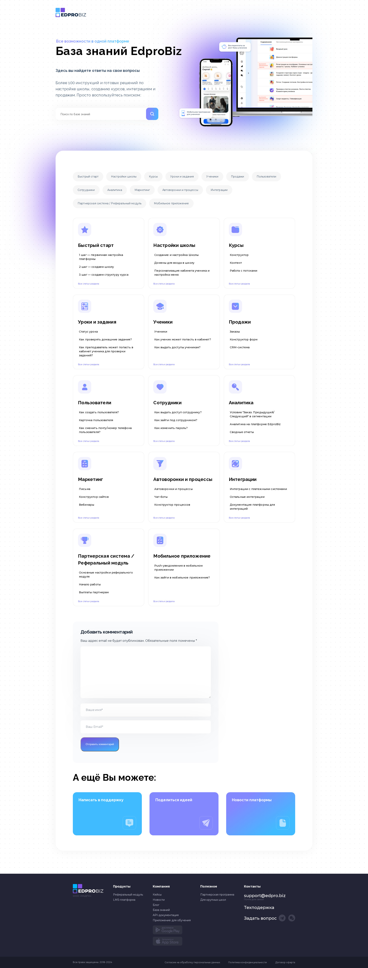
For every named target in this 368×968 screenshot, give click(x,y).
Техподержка (259, 907)
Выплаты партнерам (94, 592)
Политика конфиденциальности (247, 962)
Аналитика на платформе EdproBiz (255, 424)
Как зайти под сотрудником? (175, 420)
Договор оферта (285, 962)
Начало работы (90, 584)
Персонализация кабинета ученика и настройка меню (181, 272)
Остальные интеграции (247, 497)
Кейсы (157, 894)
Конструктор (239, 255)
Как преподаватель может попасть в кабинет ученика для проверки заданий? (106, 351)
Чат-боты (161, 497)
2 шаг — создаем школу (96, 267)
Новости (159, 899)
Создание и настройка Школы (176, 255)
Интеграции (219, 190)
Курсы (153, 176)
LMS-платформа (124, 899)
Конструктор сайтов (94, 497)
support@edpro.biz (265, 895)
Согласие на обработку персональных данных (192, 962)
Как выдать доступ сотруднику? (177, 412)
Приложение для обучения (172, 920)
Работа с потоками (243, 270)
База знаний (71, 12)
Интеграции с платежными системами (258, 489)
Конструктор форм (243, 339)
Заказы (235, 331)
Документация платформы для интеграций (252, 506)
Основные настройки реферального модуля (106, 574)
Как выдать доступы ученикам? (177, 347)
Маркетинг (142, 190)
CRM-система (240, 347)
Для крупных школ (213, 899)
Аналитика (114, 190)
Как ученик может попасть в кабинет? (182, 339)
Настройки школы (123, 176)
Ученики (212, 176)
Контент (236, 263)
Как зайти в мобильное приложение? (182, 577)
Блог (156, 905)
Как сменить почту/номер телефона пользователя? (105, 430)
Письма (84, 489)
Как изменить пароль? (171, 428)
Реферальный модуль (128, 894)
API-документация (166, 915)
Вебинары (86, 504)
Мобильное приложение (171, 203)
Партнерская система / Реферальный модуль (109, 203)
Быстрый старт (88, 176)
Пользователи (266, 176)
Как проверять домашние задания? (105, 339)
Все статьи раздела (88, 283)
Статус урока (88, 331)
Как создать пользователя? (99, 412)
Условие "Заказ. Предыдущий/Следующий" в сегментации (252, 414)
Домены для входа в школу (174, 263)
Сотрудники (86, 190)
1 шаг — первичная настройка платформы (101, 257)
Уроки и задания (182, 176)
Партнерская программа (217, 894)
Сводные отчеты (242, 432)
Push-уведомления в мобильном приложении (178, 567)
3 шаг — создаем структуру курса (103, 274)
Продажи (237, 176)
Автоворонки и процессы (180, 190)
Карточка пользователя (96, 420)
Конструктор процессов (172, 504)
